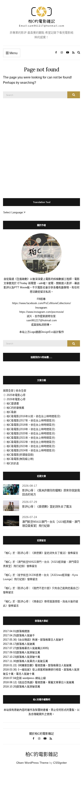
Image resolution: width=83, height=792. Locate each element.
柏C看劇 (11, 411)
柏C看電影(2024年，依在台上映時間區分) (31, 450)
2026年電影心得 (16, 399)
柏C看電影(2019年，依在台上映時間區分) (31, 429)
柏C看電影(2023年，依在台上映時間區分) (31, 446)
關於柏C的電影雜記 (41, 733)
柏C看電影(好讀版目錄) (20, 454)
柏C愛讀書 (13, 403)
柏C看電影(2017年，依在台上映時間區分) (31, 420)
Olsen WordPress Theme (32, 762)
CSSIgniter (60, 762)
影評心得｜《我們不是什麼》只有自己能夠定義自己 (48, 588)
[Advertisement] (41, 146)
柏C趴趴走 (13, 463)
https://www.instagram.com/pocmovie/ (41, 311)
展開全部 (8, 390)
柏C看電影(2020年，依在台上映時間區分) (31, 433)
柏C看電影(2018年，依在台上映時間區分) (31, 424)
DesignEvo (47, 331)
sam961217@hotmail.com (41, 320)
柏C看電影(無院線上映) (20, 458)
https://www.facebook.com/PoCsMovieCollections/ (41, 303)
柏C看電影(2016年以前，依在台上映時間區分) (33, 416)
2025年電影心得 (16, 395)
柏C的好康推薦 (15, 407)
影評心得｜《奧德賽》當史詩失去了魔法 (47, 506)
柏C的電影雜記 (41, 754)
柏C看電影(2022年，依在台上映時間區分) (31, 441)
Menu (13, 53)
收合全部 (21, 390)
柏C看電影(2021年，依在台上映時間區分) (31, 437)
